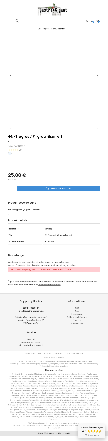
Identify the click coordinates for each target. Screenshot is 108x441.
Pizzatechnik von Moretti (31, 345)
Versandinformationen (49, 284)
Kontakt (31, 339)
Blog (77, 311)
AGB (77, 308)
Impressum (77, 314)
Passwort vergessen (31, 342)
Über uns (77, 320)
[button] (97, 76)
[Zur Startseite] (54, 17)
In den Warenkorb (60, 188)
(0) (20, 150)
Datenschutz (77, 323)
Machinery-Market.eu (53, 370)
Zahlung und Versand (77, 317)
